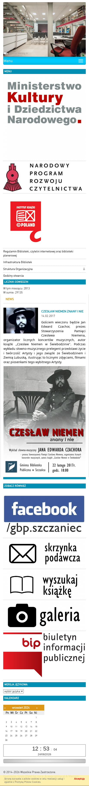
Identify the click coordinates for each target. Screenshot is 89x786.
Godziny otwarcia (13, 275)
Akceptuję (79, 778)
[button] (84, 269)
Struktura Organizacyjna (18, 269)
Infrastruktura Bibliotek (17, 262)
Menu (8, 61)
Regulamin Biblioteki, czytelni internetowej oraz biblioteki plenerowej (38, 253)
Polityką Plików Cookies (27, 782)
